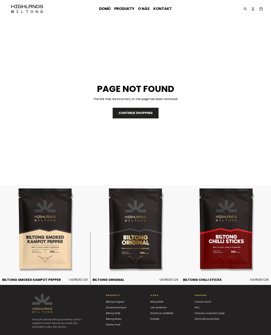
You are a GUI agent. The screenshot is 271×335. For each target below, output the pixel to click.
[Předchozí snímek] (7, 230)
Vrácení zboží (202, 302)
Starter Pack (113, 324)
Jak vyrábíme (158, 307)
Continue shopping (136, 113)
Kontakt (154, 319)
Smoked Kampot (116, 307)
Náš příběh (157, 302)
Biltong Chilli (113, 313)
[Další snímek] (82, 230)
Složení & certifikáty (161, 313)
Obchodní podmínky (206, 319)
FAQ (196, 307)
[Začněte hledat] (245, 9)
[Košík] (261, 9)
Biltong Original (115, 302)
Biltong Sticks (113, 319)
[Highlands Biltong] (42, 303)
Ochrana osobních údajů (209, 313)
